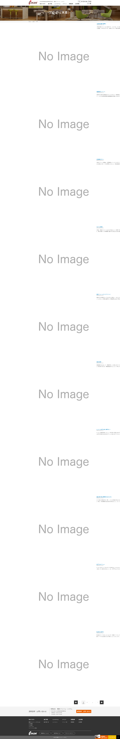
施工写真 (50, 3)
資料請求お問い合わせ (104, 737)
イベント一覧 (64, 722)
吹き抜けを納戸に (100, 631)
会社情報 (77, 3)
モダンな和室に (99, 226)
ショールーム (57, 3)
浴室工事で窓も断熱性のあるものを (104, 496)
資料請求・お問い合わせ (84, 711)
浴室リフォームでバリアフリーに (103, 294)
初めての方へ (43, 3)
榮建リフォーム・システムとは (34, 722)
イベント (65, 3)
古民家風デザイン (100, 159)
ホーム (30, 21)
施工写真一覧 (46, 722)
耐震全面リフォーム (101, 91)
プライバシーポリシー (69, 733)
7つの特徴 (30, 723)
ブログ (33, 21)
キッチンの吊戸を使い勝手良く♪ (103, 429)
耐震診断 (71, 3)
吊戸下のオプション (100, 564)
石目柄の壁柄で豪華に (101, 23)
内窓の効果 (98, 361)
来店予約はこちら (57, 733)
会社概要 (80, 722)
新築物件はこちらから (45, 733)
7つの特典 (30, 725)
